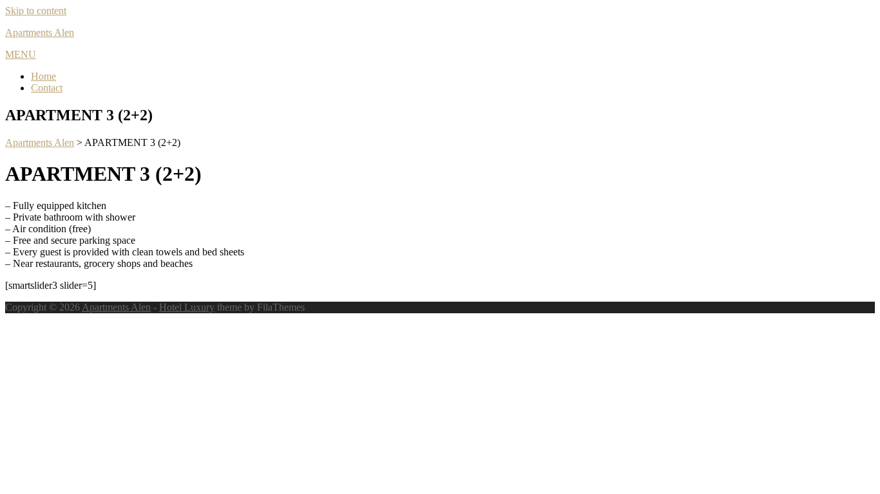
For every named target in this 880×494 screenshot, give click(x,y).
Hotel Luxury (187, 307)
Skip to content (35, 10)
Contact (46, 87)
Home (43, 76)
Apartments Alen (39, 32)
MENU (20, 54)
